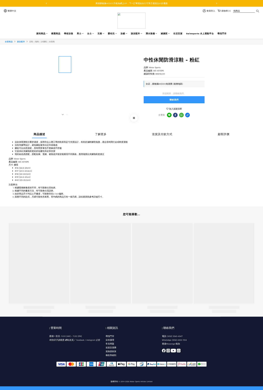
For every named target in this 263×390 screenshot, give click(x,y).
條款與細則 (111, 355)
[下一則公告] (216, 3)
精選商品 (55, 33)
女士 (89, 33)
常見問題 (110, 343)
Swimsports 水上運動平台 (200, 33)
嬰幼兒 (111, 33)
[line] (169, 115)
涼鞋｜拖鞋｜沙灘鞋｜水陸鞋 (42, 41)
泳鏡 (123, 33)
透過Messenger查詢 (171, 343)
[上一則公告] (46, 3)
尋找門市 (222, 33)
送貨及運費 (111, 347)
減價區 (164, 33)
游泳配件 (135, 33)
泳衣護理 (110, 340)
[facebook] (175, 115)
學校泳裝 (68, 33)
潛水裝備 (150, 33)
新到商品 (41, 33)
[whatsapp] (181, 115)
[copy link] (187, 115)
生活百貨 (177, 33)
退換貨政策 (111, 351)
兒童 (100, 33)
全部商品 (9, 41)
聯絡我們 (174, 99)
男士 (79, 33)
